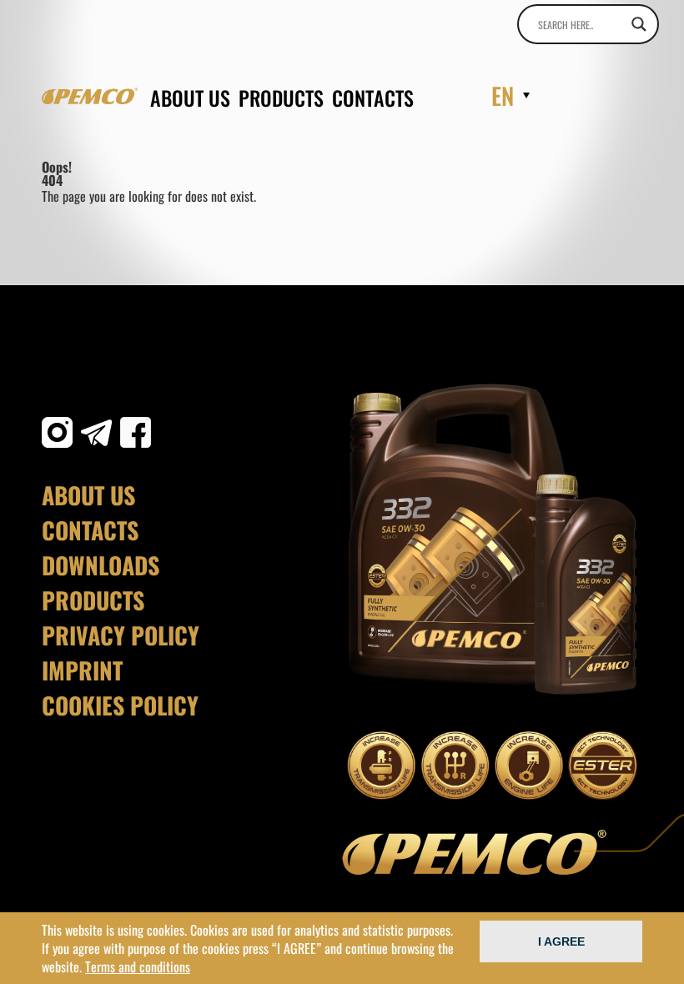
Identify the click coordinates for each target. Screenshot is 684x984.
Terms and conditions (137, 966)
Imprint (82, 670)
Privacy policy (120, 635)
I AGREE (561, 941)
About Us (190, 98)
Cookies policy (120, 705)
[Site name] (90, 96)
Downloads (100, 565)
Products (281, 98)
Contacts (373, 98)
